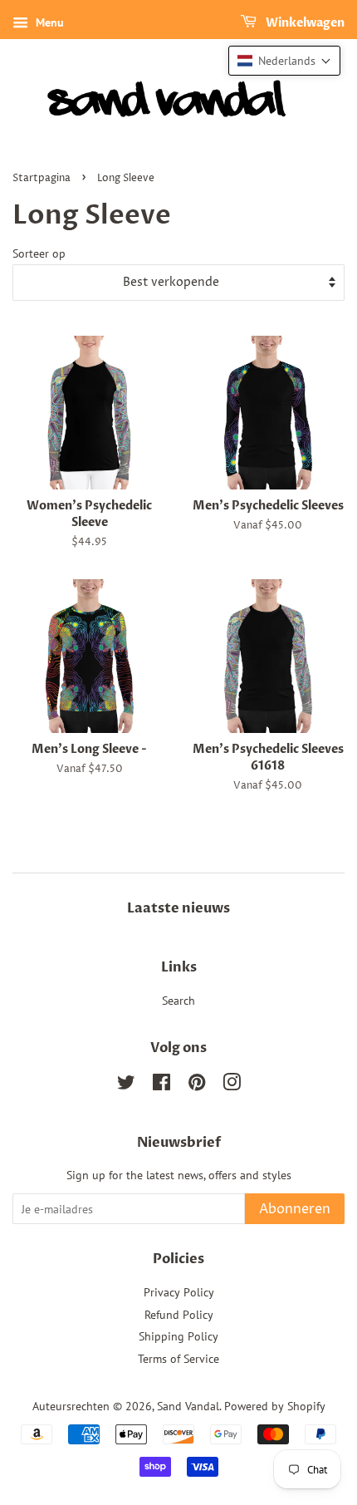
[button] (284, 61)
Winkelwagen (304, 23)
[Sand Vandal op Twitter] (126, 1085)
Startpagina (41, 178)
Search (178, 1000)
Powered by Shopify (274, 1406)
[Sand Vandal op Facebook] (161, 1085)
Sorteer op (39, 253)
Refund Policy (178, 1314)
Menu (48, 22)
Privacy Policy (179, 1292)
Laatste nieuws (178, 908)
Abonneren (294, 1209)
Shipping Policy (178, 1336)
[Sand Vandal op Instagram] (232, 1085)
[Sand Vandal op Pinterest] (197, 1085)
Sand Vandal (188, 1406)
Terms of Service (178, 1358)
